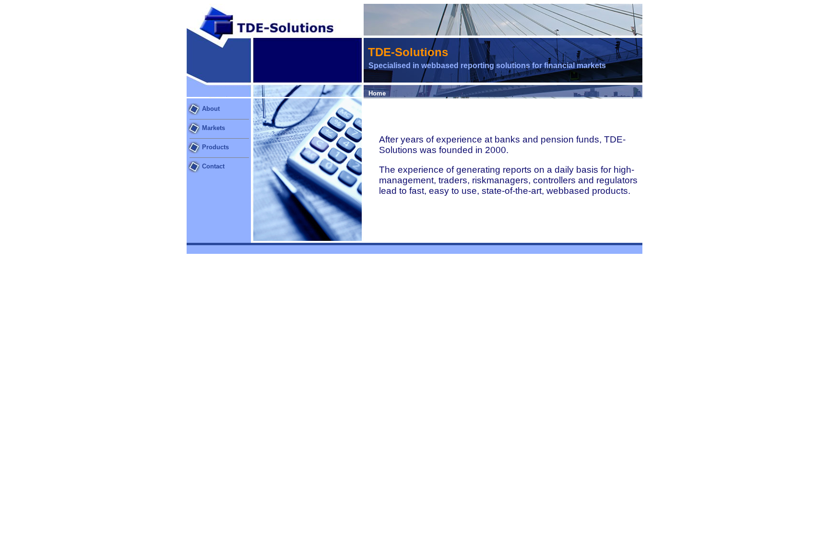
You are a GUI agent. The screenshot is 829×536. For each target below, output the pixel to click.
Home (377, 93)
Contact (213, 166)
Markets (213, 127)
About (210, 108)
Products (215, 147)
